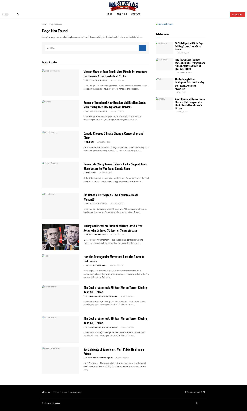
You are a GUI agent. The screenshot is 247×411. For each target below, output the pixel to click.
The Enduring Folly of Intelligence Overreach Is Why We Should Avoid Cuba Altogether (189, 84)
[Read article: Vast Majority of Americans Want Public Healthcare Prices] (60, 360)
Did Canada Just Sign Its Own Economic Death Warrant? (110, 197)
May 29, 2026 (181, 92)
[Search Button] (225, 14)
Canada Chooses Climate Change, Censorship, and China (113, 135)
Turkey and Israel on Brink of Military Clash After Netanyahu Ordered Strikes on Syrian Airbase (112, 227)
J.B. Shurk (90, 142)
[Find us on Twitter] (18, 14)
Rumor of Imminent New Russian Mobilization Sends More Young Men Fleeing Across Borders (114, 104)
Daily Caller (91, 173)
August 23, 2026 (105, 173)
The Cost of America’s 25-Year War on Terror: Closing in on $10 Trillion (115, 289)
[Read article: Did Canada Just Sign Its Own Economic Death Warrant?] (60, 206)
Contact (135, 14)
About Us (122, 14)
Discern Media (54, 403)
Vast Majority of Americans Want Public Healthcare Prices (113, 351)
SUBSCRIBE (237, 14)
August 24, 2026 (117, 80)
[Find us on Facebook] (13, 14)
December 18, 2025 (183, 72)
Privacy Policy (75, 392)
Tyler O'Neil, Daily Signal (96, 265)
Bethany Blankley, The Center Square (102, 296)
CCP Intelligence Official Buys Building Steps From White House (189, 46)
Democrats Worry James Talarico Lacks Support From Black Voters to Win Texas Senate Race (115, 166)
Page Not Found (56, 24)
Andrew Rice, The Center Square (99, 358)
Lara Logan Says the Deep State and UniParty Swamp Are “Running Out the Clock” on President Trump (190, 64)
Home (109, 14)
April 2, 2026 (181, 112)
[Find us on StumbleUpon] (28, 14)
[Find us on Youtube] (23, 14)
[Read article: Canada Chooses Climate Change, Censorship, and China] (60, 144)
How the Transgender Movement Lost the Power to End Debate (113, 258)
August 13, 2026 (183, 53)
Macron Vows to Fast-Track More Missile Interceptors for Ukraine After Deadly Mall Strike (115, 73)
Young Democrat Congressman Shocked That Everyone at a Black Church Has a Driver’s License (190, 103)
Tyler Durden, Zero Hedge (96, 80)
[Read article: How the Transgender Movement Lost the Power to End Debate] (60, 267)
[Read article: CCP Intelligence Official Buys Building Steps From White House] (164, 48)
